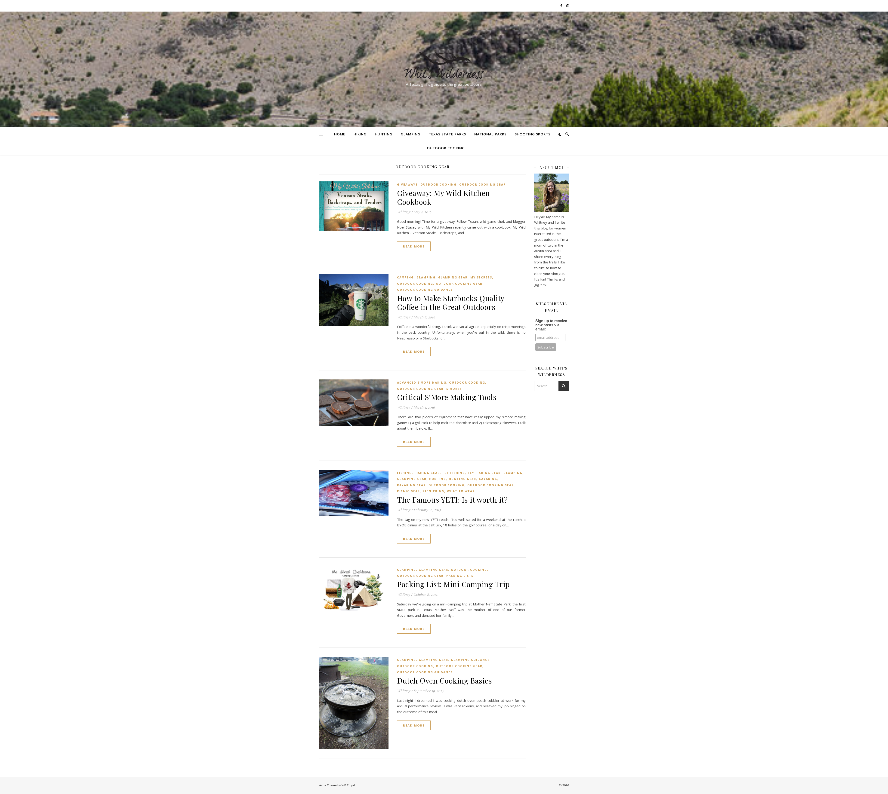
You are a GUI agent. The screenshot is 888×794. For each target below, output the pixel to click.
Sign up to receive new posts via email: (551, 325)
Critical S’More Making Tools (446, 397)
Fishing (404, 473)
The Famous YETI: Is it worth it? (452, 499)
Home (339, 134)
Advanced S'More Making (421, 383)
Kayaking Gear (411, 485)
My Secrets (481, 277)
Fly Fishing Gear (484, 473)
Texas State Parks (447, 134)
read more (414, 246)
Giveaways (407, 184)
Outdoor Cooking (446, 148)
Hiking (360, 134)
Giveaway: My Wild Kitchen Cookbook (443, 197)
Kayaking (488, 479)
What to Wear (461, 491)
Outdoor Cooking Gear (482, 184)
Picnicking (433, 491)
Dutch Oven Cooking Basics (444, 680)
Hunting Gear (462, 479)
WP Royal (348, 785)
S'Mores (454, 389)
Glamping (410, 134)
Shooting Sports (532, 134)
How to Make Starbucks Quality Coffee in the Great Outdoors (450, 302)
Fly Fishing (454, 473)
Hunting (383, 134)
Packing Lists (459, 576)
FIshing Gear (427, 473)
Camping (405, 277)
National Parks (490, 134)
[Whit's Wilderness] (444, 65)
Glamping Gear (453, 277)
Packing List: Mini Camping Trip (453, 584)
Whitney (403, 212)
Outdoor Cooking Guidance (425, 290)
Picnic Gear (408, 491)
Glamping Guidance (470, 660)
